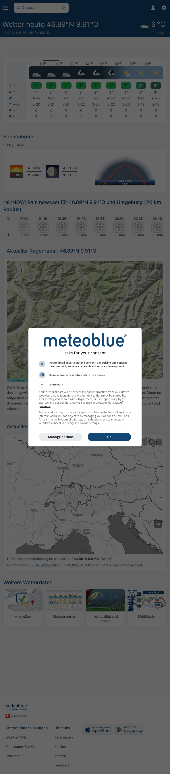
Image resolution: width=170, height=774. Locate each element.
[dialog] (85, 387)
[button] (85, 384)
